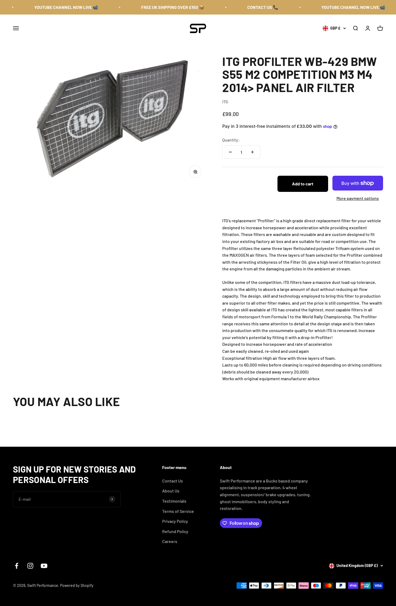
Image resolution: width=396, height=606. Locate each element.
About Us (170, 490)
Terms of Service (178, 511)
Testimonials (174, 500)
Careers (169, 541)
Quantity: (231, 139)
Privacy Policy (175, 521)
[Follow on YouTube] (44, 565)
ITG (225, 101)
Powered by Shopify (76, 585)
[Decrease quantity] (230, 152)
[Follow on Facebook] (16, 565)
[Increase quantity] (252, 152)
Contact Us (172, 480)
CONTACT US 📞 (254, 7)
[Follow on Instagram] (30, 565)
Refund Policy (175, 531)
